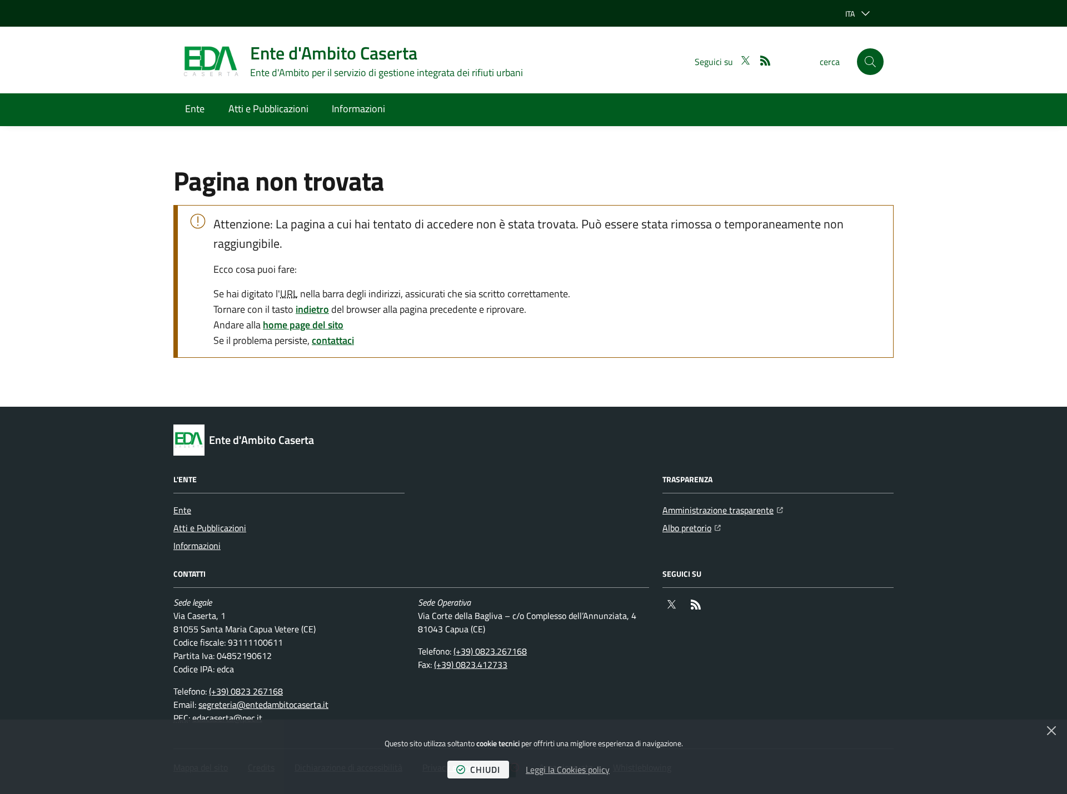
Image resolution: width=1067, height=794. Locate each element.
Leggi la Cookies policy (568, 769)
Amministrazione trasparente (722, 510)
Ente (195, 108)
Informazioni (358, 108)
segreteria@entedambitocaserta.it (263, 704)
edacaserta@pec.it (227, 718)
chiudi (485, 769)
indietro (312, 309)
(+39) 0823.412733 (470, 664)
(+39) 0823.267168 (490, 651)
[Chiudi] (1051, 730)
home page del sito (303, 324)
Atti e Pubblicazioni (268, 108)
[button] (870, 61)
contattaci (333, 340)
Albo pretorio (691, 528)
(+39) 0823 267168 (246, 691)
